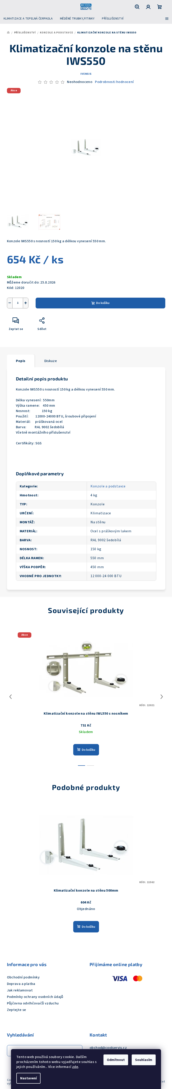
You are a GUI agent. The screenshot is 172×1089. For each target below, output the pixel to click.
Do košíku (103, 303)
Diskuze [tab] (50, 360)
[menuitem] (28, 18)
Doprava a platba (21, 983)
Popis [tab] (21, 360)
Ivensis (86, 74)
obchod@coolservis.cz (108, 1047)
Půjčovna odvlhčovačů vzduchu (33, 1003)
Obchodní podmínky (23, 977)
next (161, 696)
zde (75, 1066)
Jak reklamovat (20, 990)
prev (10, 696)
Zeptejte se (16, 1009)
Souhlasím (143, 1059)
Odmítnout (116, 1059)
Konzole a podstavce (108, 486)
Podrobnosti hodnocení (114, 81)
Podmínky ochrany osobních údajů (35, 996)
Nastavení (28, 1078)
